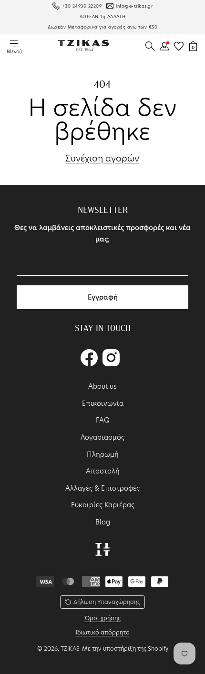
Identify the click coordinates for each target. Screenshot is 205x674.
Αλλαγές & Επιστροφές (102, 488)
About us (102, 386)
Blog (102, 522)
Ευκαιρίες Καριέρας (102, 505)
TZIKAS (70, 648)
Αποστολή (103, 471)
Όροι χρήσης (102, 618)
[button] (150, 46)
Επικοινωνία (102, 403)
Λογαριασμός (102, 437)
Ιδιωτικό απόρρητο (103, 632)
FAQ (103, 420)
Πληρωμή (103, 454)
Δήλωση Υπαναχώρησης (106, 602)
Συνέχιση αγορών (102, 158)
